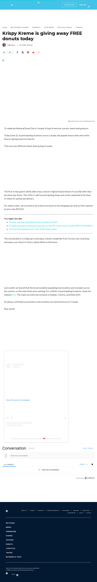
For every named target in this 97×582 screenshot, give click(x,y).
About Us (23, 510)
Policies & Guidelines (53, 510)
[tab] (9, 464)
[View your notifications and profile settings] (92, 464)
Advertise (41, 510)
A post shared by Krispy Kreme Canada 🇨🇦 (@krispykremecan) (36, 438)
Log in (85, 448)
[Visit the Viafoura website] (90, 478)
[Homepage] (10, 511)
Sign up (90, 448)
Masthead (76, 510)
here (14, 295)
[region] (48, 463)
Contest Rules (71, 512)
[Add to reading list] (10, 52)
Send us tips (86, 510)
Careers (89, 512)
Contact (32, 510)
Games (81, 512)
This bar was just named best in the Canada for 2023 (33, 222)
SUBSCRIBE (69, 5)
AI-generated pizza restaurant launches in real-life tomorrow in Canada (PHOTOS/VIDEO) (51, 225)
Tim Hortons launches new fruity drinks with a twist (33, 229)
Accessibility (66, 510)
